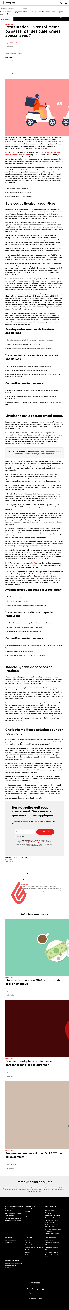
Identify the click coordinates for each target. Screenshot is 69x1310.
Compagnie (28, 1237)
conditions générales (23, 841)
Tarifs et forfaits (9, 1216)
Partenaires (8, 1237)
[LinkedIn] (13, 74)
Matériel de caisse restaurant (13, 1213)
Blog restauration (49, 1210)
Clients (27, 1214)
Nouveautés (27, 1189)
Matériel (27, 1211)
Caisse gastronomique (51, 1250)
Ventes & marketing (34, 1191)
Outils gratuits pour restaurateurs (51, 1207)
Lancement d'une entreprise (13, 1189)
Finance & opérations (24, 1188)
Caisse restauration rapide (52, 1242)
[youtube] (42, 1289)
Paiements (34, 1189)
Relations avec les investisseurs (34, 1247)
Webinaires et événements (52, 1215)
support (54, 1189)
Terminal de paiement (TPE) (13, 1218)
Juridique (27, 1252)
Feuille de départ (30, 1209)
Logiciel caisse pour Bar (51, 1252)
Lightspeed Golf (30, 1206)
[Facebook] (13, 61)
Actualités (28, 1250)
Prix (26, 1216)
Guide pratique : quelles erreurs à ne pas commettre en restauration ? (14, 1265)
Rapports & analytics (45, 1189)
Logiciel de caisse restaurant (14, 1206)
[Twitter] (13, 67)
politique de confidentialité (33, 843)
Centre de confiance (30, 1255)
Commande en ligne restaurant (14, 1220)
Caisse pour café (49, 1240)
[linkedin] (37, 1289)
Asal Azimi (13, 991)
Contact (27, 1240)
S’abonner (45, 832)
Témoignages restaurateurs (52, 1213)
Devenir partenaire (10, 1240)
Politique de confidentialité (34, 1298)
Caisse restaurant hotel (51, 1247)
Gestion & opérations (9, 860)
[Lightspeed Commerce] (8, 2)
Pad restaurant (9, 1223)
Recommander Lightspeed (52, 1218)
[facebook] (27, 1289)
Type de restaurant (50, 1237)
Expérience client (11, 1188)
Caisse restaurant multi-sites (53, 1245)
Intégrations (8, 1242)
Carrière (27, 1242)
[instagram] (32, 1289)
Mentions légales (30, 1245)
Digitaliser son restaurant (52, 1233)
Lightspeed (13, 43)
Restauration (9, 24)
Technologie (61, 1189)
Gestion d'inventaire (52, 1188)
